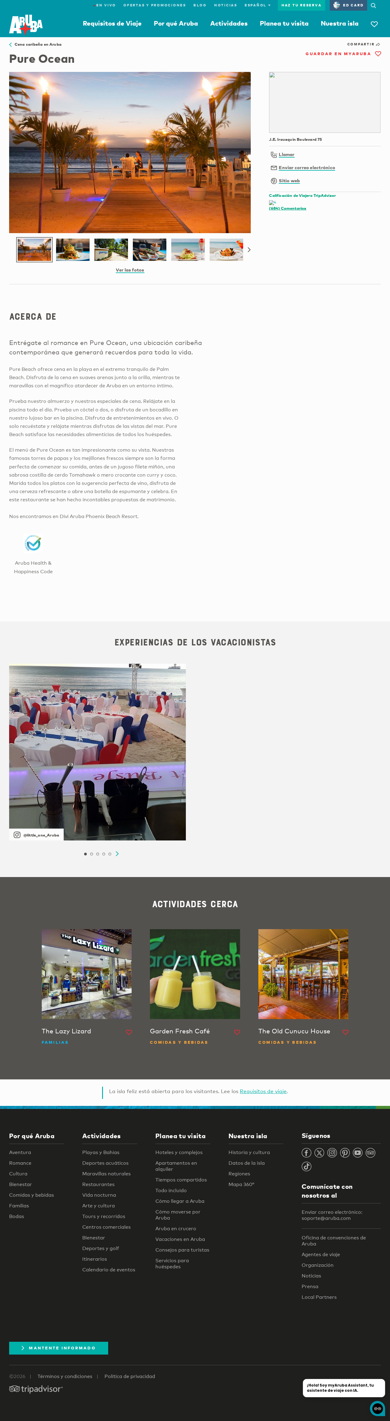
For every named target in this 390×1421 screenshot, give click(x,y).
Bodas (16, 1216)
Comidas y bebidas (31, 1195)
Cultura (18, 1174)
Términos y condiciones (64, 1376)
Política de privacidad (130, 1376)
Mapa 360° (241, 1184)
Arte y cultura (98, 1206)
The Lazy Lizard (66, 1031)
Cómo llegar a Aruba (179, 1201)
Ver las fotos (130, 269)
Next (249, 250)
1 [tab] (85, 854)
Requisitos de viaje (263, 1091)
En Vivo (104, 5)
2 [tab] (91, 854)
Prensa (310, 1286)
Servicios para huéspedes (172, 1264)
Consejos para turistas (182, 1250)
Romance (20, 1163)
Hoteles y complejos (179, 1152)
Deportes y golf (100, 1248)
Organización (318, 1265)
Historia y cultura (249, 1152)
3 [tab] (97, 854)
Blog (200, 5)
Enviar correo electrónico (307, 167)
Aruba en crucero (175, 1228)
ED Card (353, 5)
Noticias (225, 5)
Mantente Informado (62, 1347)
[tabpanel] (97, 752)
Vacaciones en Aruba (180, 1239)
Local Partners (319, 1297)
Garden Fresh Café (180, 1031)
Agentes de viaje (321, 1254)
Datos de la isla (247, 1163)
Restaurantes (98, 1184)
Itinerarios (94, 1259)
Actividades (229, 23)
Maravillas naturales (106, 1174)
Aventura (20, 1152)
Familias (19, 1206)
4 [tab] (104, 854)
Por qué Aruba (176, 23)
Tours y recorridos (103, 1216)
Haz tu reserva (302, 5)
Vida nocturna (99, 1195)
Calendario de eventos (108, 1270)
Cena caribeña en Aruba (37, 44)
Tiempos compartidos (181, 1180)
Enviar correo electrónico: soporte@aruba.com (332, 1215)
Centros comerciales (106, 1227)
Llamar (286, 154)
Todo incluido (171, 1190)
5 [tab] (110, 854)
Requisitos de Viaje (112, 23)
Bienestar (20, 1184)
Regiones (239, 1174)
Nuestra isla (340, 23)
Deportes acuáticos (105, 1163)
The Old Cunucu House (294, 1031)
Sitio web (289, 180)
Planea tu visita (284, 23)
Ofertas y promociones (154, 5)
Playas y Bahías (100, 1152)
